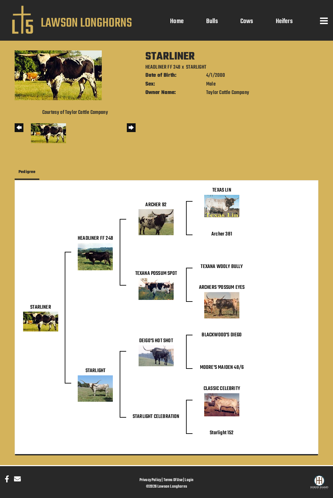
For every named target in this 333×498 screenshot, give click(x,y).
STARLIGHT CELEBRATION (156, 417)
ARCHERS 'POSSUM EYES (222, 287)
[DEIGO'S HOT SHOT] (156, 356)
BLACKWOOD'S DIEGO (222, 335)
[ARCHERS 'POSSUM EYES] (221, 305)
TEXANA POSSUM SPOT (156, 273)
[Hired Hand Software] (319, 485)
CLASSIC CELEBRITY (222, 389)
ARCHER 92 (155, 205)
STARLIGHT (196, 67)
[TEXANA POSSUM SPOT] (156, 289)
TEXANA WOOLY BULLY (222, 267)
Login (189, 480)
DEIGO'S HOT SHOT (156, 341)
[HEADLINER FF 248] (95, 257)
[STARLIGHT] (95, 389)
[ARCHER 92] (156, 222)
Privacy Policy (150, 480)
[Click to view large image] (58, 75)
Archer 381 (221, 234)
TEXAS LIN (221, 190)
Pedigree (27, 171)
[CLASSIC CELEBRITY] (221, 405)
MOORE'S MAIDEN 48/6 (222, 367)
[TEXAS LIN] (221, 206)
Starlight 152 (221, 433)
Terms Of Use (173, 480)
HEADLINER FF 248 (163, 67)
